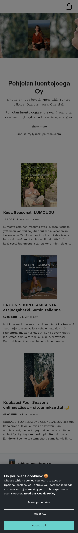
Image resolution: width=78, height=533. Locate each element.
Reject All (38, 513)
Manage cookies (39, 502)
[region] (39, 498)
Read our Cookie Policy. (40, 493)
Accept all (39, 525)
